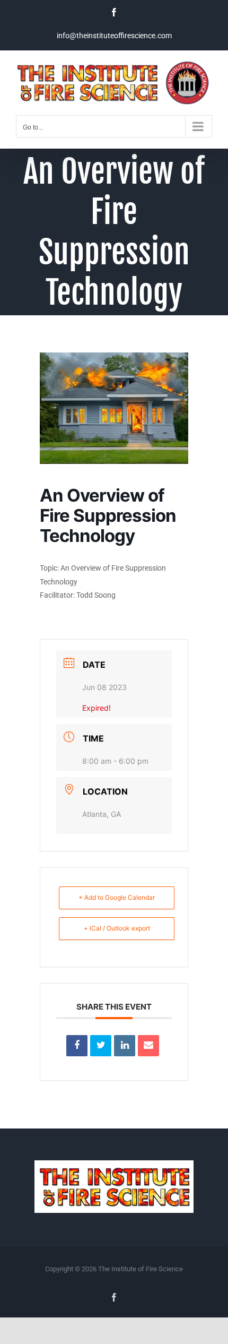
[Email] (148, 1045)
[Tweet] (100, 1045)
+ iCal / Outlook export (117, 928)
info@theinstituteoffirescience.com (114, 35)
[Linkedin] (124, 1045)
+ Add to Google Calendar (116, 897)
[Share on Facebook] (76, 1045)
